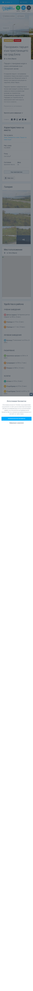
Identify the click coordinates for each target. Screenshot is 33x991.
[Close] (31, 394)
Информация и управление (16, 423)
